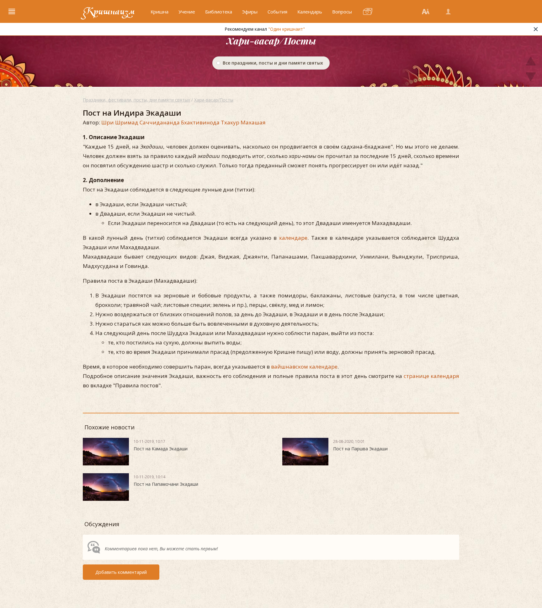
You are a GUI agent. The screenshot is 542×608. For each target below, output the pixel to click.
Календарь (309, 11)
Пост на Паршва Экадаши (360, 449)
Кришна (159, 11)
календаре (293, 237)
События (277, 11)
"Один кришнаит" (286, 29)
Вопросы (342, 11)
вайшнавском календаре (304, 366)
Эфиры (250, 11)
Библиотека (218, 11)
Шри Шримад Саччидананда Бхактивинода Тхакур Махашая (183, 122)
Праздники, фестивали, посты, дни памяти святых (136, 100)
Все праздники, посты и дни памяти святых (273, 63)
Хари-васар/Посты (213, 100)
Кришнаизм (109, 11)
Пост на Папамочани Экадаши (166, 484)
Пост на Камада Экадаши (161, 449)
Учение (186, 11)
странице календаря (431, 376)
